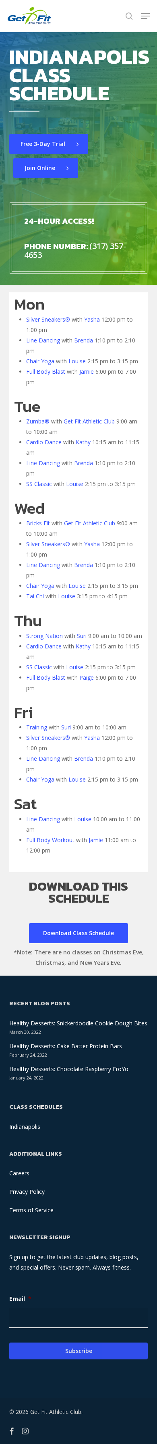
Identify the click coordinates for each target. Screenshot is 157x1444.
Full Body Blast (45, 371)
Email (20, 1298)
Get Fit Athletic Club (89, 421)
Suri (82, 636)
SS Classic (39, 484)
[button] (145, 16)
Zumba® (38, 421)
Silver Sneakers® (48, 319)
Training (36, 727)
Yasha (92, 319)
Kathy (83, 442)
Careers (19, 1173)
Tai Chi (35, 596)
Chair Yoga (40, 361)
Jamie (86, 371)
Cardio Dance (44, 442)
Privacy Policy (27, 1191)
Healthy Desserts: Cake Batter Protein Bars (65, 1046)
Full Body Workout (50, 840)
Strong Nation (44, 636)
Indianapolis (24, 1126)
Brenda (83, 340)
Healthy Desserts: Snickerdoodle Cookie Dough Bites (78, 1023)
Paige (86, 677)
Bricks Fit (38, 523)
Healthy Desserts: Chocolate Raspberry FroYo (68, 1069)
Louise (77, 361)
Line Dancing (43, 340)
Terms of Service (31, 1210)
